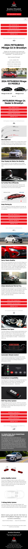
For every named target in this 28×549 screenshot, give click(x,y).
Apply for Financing (13, 300)
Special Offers (13, 220)
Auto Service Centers (18, 546)
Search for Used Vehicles (20, 520)
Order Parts (13, 415)
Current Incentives (13, 113)
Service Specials (13, 418)
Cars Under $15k (13, 110)
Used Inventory (13, 28)
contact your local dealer (14, 526)
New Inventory (13, 25)
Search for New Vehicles (7, 520)
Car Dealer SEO (18, 547)
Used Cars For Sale (9, 546)
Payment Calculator (13, 303)
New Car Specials (13, 214)
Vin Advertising (16, 543)
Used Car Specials (13, 217)
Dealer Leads (18, 545)
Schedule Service (13, 412)
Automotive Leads (10, 547)
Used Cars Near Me (11, 545)
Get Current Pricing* (14, 57)
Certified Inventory (13, 31)
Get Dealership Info (13, 14)
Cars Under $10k (13, 107)
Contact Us (13, 34)
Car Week (10, 543)
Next (25, 90)
